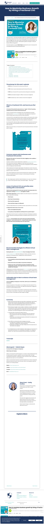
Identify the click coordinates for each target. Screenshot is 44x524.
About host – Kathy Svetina (14, 76)
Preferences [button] (8, 521)
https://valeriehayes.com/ (14, 365)
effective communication (18, 251)
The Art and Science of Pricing (14, 436)
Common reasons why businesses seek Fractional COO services (19, 68)
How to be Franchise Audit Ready (14, 481)
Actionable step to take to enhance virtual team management (19, 72)
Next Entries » (35, 485)
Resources (31, 495)
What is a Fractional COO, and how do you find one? (17, 67)
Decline (32, 520)
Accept (39, 520)
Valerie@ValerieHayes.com (13, 371)
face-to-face (26, 269)
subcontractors (18, 191)
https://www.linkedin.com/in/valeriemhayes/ (18, 367)
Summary (10, 73)
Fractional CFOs (16, 113)
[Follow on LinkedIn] (39, 502)
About (10, 3)
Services (19, 3)
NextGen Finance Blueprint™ (22, 495)
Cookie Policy (9, 503)
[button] (1, 239)
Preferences (24, 520)
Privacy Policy (11, 502)
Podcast (27, 3)
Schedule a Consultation (34, 3)
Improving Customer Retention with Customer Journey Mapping (21, 458)
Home (7, 3)
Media (24, 3)
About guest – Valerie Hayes (13, 75)
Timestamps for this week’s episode (15, 66)
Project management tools (11, 253)
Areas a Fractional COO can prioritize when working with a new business (20, 69)
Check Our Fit (14, 3)
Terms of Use (7, 502)
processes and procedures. (32, 161)
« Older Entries (9, 485)
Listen (24, 14)
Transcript (11, 74)
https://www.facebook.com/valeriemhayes (18, 369)
